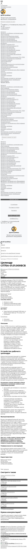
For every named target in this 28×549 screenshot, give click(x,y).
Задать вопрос (5, 522)
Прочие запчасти (5, 122)
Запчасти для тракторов (7, 101)
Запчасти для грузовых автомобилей (11, 108)
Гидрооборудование (6, 113)
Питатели (3, 127)
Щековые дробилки (6, 129)
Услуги (2, 130)
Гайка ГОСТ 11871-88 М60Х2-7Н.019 (11, 481)
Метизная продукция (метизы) (9, 120)
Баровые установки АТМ (8, 98)
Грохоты (3, 125)
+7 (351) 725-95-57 (5, 27)
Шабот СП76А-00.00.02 (7, 503)
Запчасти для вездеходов (8, 102)
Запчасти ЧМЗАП (5, 109)
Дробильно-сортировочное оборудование (13, 123)
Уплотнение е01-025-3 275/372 (9, 498)
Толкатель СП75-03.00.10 (8, 492)
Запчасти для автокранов (8, 92)
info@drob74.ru (5, 29)
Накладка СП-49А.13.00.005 (8, 486)
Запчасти (3, 85)
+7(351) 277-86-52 (14, 216)
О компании (4, 5)
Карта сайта (4, 542)
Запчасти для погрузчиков (8, 106)
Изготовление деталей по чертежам (11, 132)
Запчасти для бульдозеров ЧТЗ (9, 99)
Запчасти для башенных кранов (10, 89)
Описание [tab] (6, 319)
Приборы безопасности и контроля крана (12, 117)
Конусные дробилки (6, 126)
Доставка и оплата (6, 7)
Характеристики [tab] (8, 320)
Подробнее (4, 307)
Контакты (3, 8)
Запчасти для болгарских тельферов (11, 112)
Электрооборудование (7, 119)
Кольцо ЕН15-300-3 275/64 (8, 475)
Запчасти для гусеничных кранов (10, 91)
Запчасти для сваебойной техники (10, 103)
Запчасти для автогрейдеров (9, 94)
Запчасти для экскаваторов (8, 105)
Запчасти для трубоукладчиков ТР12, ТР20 (13, 110)
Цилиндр (6, 469)
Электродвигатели (6, 115)
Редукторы (4, 116)
